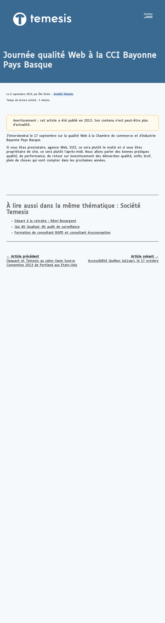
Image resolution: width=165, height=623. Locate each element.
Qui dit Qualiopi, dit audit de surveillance (47, 227)
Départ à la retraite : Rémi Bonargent (45, 221)
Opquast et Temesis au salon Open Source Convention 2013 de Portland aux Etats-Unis (41, 261)
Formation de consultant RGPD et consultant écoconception (62, 233)
